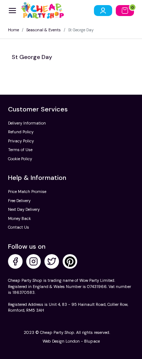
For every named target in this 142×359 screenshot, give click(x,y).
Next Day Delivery (24, 209)
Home (13, 29)
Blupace (92, 341)
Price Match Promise (27, 191)
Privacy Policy (21, 140)
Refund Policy (20, 131)
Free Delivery (19, 200)
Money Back (19, 218)
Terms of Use (20, 149)
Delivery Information (27, 123)
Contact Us (18, 227)
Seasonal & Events (43, 29)
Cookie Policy (20, 158)
